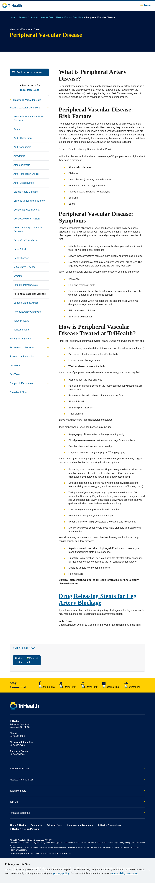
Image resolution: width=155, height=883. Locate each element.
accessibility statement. (124, 873)
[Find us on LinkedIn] (111, 685)
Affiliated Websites (20, 813)
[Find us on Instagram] (90, 685)
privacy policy (61, 873)
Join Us (14, 801)
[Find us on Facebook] (47, 685)
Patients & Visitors (19, 768)
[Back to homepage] (12, 5)
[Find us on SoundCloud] (134, 685)
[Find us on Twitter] (68, 685)
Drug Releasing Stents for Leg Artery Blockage (97, 599)
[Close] (149, 870)
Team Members (18, 790)
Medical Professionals (21, 779)
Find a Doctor (18, 660)
